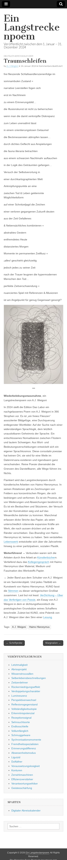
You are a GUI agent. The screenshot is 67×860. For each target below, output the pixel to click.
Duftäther (16, 761)
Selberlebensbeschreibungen (28, 678)
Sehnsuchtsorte (20, 722)
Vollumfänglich (19, 730)
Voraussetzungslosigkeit (25, 766)
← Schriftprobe (14, 643)
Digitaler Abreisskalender (18, 56)
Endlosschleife (19, 726)
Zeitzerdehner (19, 682)
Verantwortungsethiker (24, 783)
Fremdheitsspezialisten (25, 744)
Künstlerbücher (46, 557)
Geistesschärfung (21, 788)
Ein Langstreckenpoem (32, 27)
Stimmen (13, 590)
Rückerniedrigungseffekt (25, 686)
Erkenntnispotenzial (22, 713)
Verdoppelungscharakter (25, 691)
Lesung (47, 617)
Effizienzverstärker (22, 779)
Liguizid (15, 757)
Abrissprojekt (19, 669)
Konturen (16, 770)
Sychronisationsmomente (26, 739)
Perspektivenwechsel (23, 699)
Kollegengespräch (38, 561)
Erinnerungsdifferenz (23, 748)
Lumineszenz (19, 695)
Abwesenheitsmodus (23, 752)
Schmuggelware (20, 735)
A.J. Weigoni (12, 66)
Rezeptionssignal (21, 717)
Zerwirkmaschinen (22, 774)
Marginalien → (53, 643)
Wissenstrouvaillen (22, 673)
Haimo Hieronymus (39, 627)
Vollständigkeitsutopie (24, 708)
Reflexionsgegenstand (24, 704)
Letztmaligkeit (19, 664)
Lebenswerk (11, 541)
